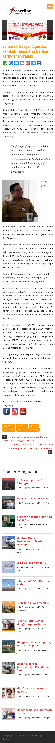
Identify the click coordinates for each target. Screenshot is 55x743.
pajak (34, 425)
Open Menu (50, 6)
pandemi (8, 429)
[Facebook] (6, 411)
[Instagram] (14, 411)
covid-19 (22, 425)
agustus (8, 425)
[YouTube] (23, 411)
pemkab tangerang (28, 429)
